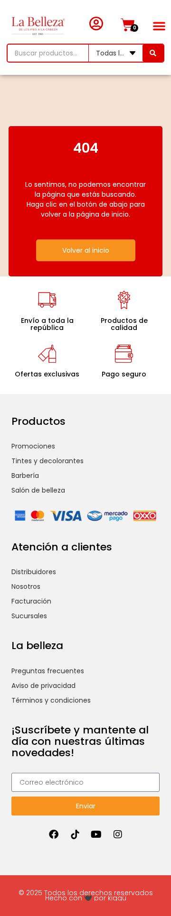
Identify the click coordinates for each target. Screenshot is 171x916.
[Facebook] (53, 834)
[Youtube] (96, 834)
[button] (159, 26)
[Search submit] (152, 53)
